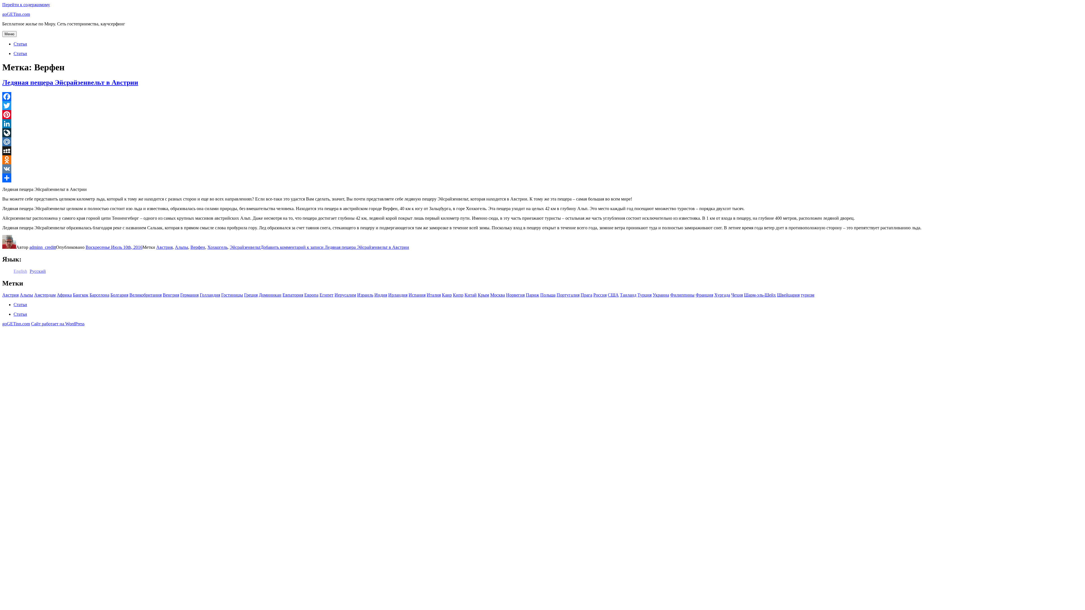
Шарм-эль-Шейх (760, 295)
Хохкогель (217, 247)
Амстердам (45, 295)
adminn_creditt (42, 247)
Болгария (119, 295)
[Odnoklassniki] (542, 159)
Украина (661, 295)
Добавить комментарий (335, 247)
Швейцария (788, 295)
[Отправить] (542, 177)
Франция (704, 295)
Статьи (20, 44)
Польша (547, 295)
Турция (644, 295)
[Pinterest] (542, 114)
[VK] (542, 168)
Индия (380, 295)
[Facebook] (542, 96)
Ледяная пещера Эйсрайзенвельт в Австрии (70, 82)
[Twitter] (542, 105)
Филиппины (682, 295)
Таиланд (628, 295)
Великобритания (145, 295)
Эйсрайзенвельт (245, 247)
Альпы (181, 247)
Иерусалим (345, 295)
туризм (807, 295)
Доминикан (270, 295)
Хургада (722, 295)
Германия (189, 295)
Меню (9, 34)
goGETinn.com (16, 14)
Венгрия (171, 295)
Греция (251, 295)
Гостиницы (232, 295)
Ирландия (397, 295)
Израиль (365, 295)
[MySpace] (542, 150)
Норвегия (515, 295)
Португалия (568, 295)
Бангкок (80, 295)
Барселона (99, 295)
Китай (471, 295)
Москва (497, 295)
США (613, 295)
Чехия (737, 295)
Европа (311, 295)
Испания (417, 295)
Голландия (210, 295)
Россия (600, 295)
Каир (447, 295)
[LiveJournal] (542, 132)
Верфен (197, 247)
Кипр (458, 295)
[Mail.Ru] (542, 141)
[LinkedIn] (542, 123)
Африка (64, 295)
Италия (434, 295)
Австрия (164, 247)
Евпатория (293, 295)
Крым (483, 295)
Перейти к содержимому (26, 4)
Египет (326, 295)
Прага (586, 295)
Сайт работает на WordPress (57, 323)
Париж (532, 295)
